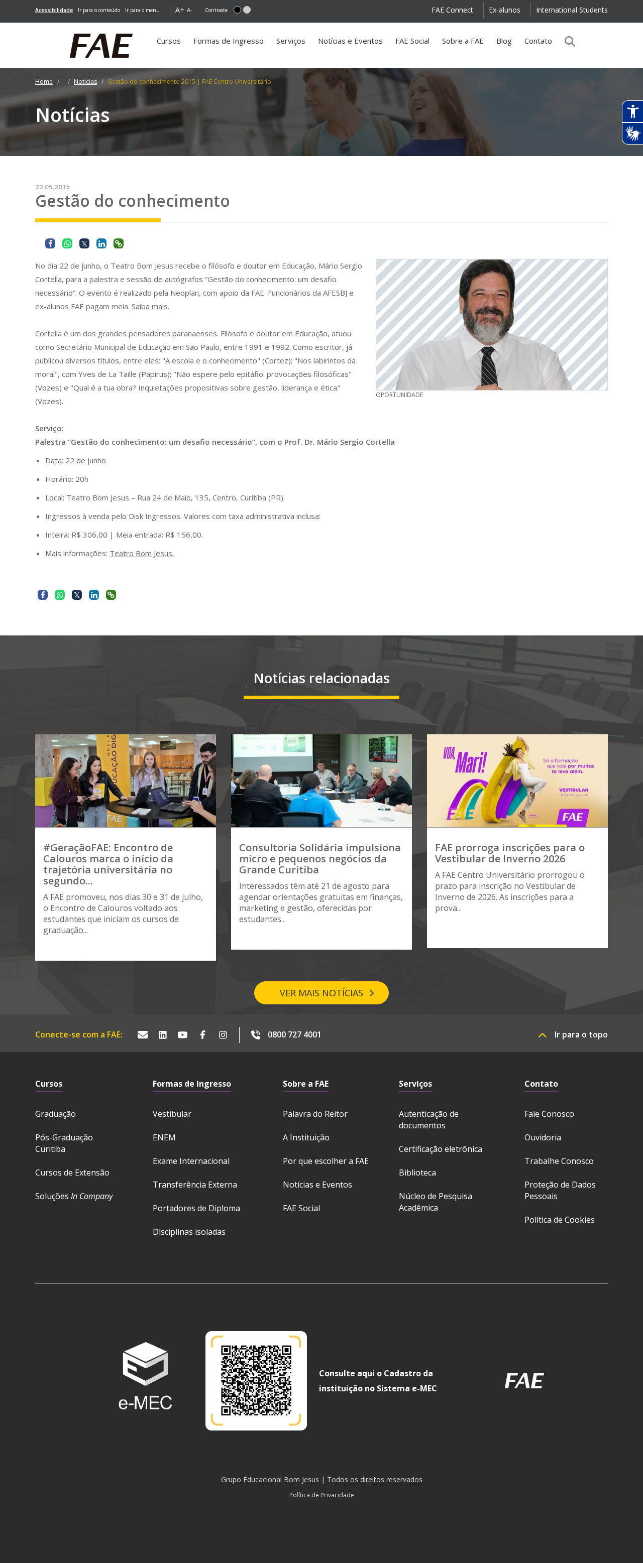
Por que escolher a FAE (326, 1160)
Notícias (85, 81)
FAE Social (412, 41)
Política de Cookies (559, 1219)
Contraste (216, 10)
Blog (504, 41)
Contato (538, 41)
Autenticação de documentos (429, 1119)
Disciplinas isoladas (189, 1231)
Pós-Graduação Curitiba (64, 1143)
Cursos (169, 41)
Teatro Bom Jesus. (142, 553)
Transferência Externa (195, 1184)
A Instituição (306, 1137)
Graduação (55, 1113)
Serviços (290, 41)
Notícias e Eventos (350, 41)
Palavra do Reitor (315, 1113)
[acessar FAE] (524, 1380)
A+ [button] (179, 10)
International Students (572, 10)
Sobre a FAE (463, 41)
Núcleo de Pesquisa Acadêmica (435, 1202)
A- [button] (189, 10)
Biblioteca (417, 1172)
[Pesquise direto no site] (567, 41)
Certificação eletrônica (440, 1148)
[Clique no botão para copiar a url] (119, 243)
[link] (54, 10)
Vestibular (172, 1113)
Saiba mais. (150, 306)
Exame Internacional (191, 1160)
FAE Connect (452, 10)
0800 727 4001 (295, 1034)
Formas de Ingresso (228, 41)
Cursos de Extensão (72, 1172)
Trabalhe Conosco (559, 1160)
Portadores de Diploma (196, 1208)
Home (44, 81)
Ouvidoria (542, 1137)
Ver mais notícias (321, 993)
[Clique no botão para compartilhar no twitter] (84, 243)
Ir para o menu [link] (142, 10)
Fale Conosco (549, 1113)
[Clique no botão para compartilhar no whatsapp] (67, 243)
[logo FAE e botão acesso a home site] (35, 28)
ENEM (164, 1137)
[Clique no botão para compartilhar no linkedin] (101, 243)
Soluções (74, 1196)
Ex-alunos (504, 10)
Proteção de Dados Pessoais (560, 1190)
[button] (237, 10)
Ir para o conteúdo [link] (99, 10)
